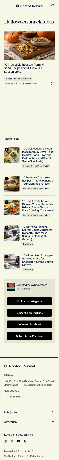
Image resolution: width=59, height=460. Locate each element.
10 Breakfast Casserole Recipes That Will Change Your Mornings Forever (37, 180)
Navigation (10, 421)
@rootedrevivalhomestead (32, 285)
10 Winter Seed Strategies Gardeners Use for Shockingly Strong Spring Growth (37, 260)
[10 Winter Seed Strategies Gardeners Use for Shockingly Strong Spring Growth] (12, 261)
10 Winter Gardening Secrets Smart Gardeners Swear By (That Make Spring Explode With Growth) (37, 233)
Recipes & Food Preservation (18, 78)
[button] (6, 6)
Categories (10, 412)
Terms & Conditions (13, 451)
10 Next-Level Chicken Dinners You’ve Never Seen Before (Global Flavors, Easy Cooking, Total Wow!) (38, 206)
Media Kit (29, 451)
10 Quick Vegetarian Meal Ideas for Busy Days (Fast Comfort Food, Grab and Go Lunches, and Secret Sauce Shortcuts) (37, 155)
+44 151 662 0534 (13, 396)
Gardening (28, 244)
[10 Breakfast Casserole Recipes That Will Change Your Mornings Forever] (12, 184)
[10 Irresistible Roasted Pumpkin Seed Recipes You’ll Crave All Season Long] (29, 45)
